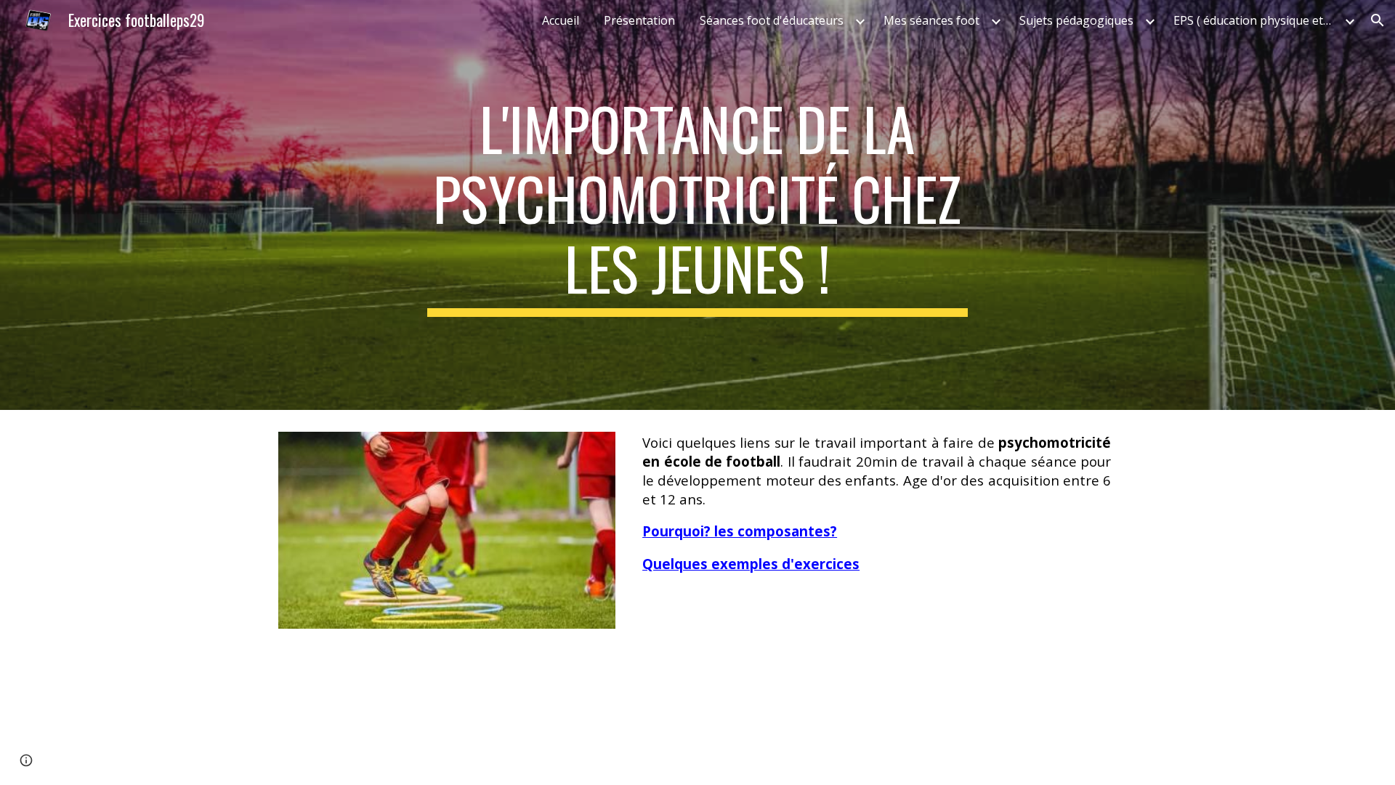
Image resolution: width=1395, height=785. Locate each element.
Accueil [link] (560, 20)
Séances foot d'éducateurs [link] (772, 20)
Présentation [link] (639, 20)
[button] (1377, 20)
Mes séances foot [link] (931, 20)
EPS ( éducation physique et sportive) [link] (1257, 20)
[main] (697, 205)
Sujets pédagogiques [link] (1076, 20)
